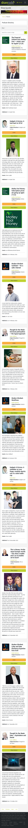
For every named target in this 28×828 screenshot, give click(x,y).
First (3, 809)
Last (16, 809)
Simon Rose (12, 125)
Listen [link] (14, 54)
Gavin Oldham (13, 336)
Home (3, 16)
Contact (20, 822)
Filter (3, 28)
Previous (8, 809)
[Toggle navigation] (25, 2)
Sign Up (20, 2)
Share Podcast (14, 58)
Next (12, 809)
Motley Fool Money (16, 46)
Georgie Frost (13, 560)
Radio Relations (15, 270)
